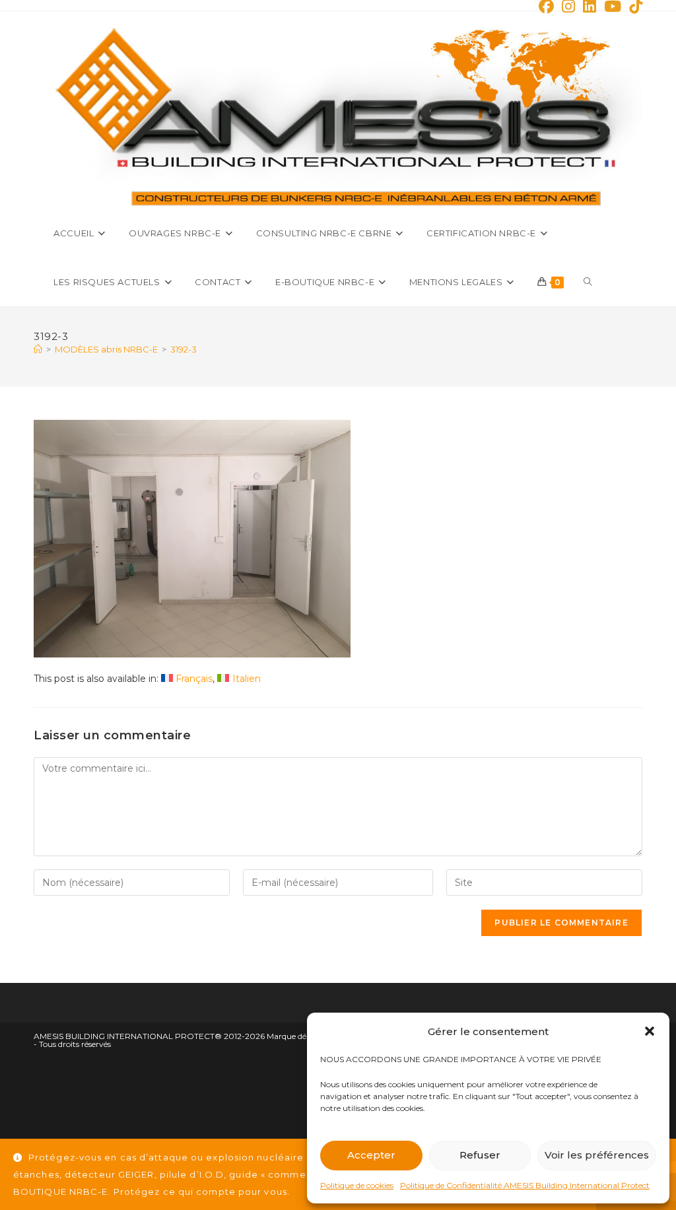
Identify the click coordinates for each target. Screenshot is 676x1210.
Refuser (479, 1155)
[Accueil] (38, 349)
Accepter (371, 1155)
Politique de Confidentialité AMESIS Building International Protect (525, 1185)
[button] (649, 1031)
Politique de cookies (356, 1185)
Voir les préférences (597, 1155)
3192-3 (183, 349)
